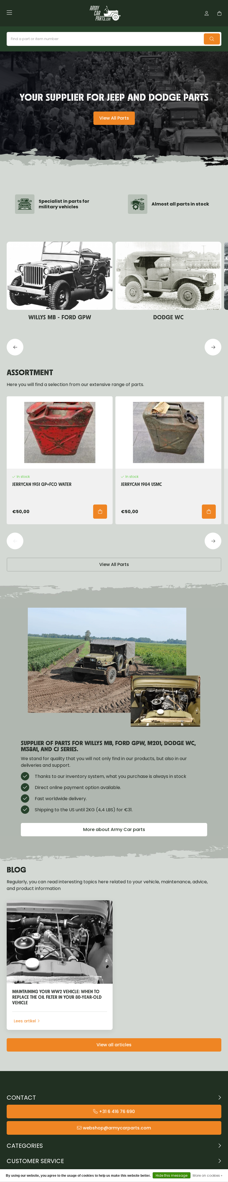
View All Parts (114, 118)
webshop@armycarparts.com (117, 1128)
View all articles (114, 1045)
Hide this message (171, 1175)
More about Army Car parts (114, 829)
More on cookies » (207, 1175)
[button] (15, 347)
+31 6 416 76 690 (117, 1111)
